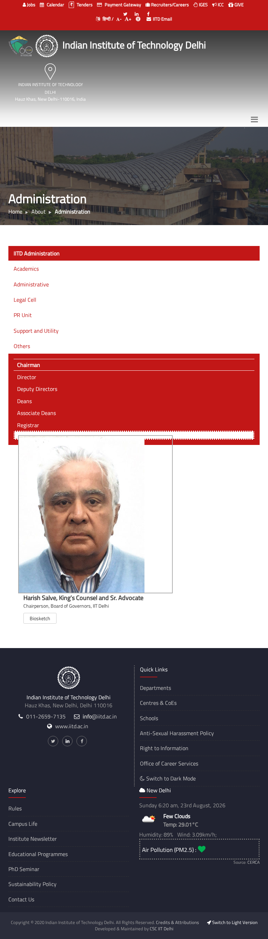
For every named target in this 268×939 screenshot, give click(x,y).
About (38, 211)
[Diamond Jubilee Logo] (21, 45)
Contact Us (21, 899)
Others (22, 346)
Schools (149, 718)
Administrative (31, 284)
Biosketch (40, 618)
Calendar (55, 4)
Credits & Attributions (177, 922)
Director (26, 377)
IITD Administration (37, 253)
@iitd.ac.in (100, 716)
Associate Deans (36, 413)
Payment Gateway (122, 4)
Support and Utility (36, 330)
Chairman (28, 365)
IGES (203, 4)
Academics (26, 268)
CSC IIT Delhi (161, 928)
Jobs (30, 4)
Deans (24, 401)
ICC (220, 4)
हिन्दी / (107, 18)
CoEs (171, 703)
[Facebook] (148, 11)
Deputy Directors (37, 389)
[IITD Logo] (48, 45)
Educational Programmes (38, 854)
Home (15, 211)
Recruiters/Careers (169, 4)
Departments (155, 688)
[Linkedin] (137, 11)
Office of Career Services (169, 763)
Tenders (84, 4)
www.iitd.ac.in (71, 726)
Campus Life (22, 823)
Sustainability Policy (32, 884)
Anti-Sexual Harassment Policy (177, 733)
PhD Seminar (23, 869)
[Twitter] (125, 11)
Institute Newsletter (32, 838)
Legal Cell (25, 299)
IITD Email (162, 18)
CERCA (253, 862)
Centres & (152, 703)
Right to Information (164, 748)
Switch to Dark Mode (170, 778)
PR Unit (23, 315)
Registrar (28, 425)
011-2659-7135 (46, 716)
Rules (15, 808)
